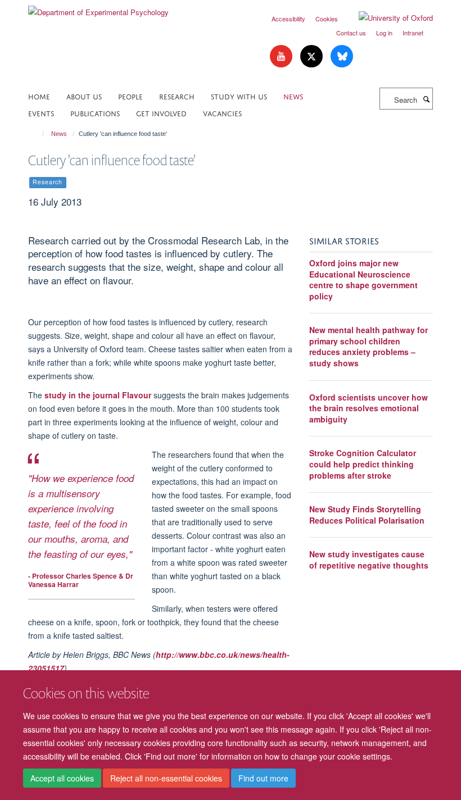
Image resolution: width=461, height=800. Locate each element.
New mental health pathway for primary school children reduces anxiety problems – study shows (368, 346)
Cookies (326, 18)
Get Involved (161, 112)
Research (177, 95)
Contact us (351, 32)
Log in (384, 32)
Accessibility (288, 18)
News (293, 95)
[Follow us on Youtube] (282, 56)
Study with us (239, 95)
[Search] (426, 99)
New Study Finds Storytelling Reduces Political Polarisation (366, 514)
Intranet (413, 32)
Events (41, 112)
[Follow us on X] (312, 56)
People (130, 95)
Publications (95, 112)
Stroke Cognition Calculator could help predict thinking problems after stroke (362, 463)
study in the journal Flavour (98, 395)
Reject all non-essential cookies (166, 778)
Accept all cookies (62, 778)
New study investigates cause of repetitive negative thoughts (368, 559)
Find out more (263, 778)
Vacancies (222, 112)
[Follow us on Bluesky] (342, 56)
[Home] (38, 134)
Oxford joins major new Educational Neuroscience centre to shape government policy (363, 279)
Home (39, 95)
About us (84, 95)
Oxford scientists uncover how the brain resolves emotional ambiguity (368, 408)
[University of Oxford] (387, 18)
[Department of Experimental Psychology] (98, 8)
